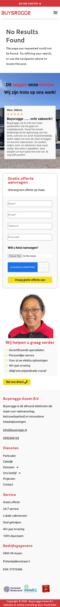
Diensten (8, 467)
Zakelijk (8, 461)
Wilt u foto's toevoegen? (23, 247)
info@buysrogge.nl (15, 430)
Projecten (9, 478)
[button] (55, 13)
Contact (8, 484)
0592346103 (11, 438)
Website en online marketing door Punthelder (30, 605)
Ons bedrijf (10, 473)
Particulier (9, 455)
